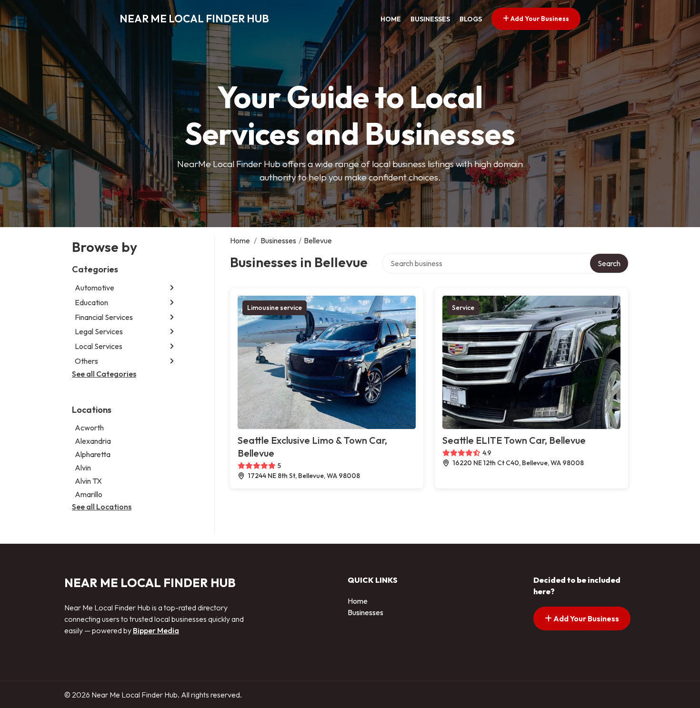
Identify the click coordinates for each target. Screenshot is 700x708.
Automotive (94, 287)
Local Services (98, 346)
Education (91, 302)
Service (463, 307)
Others (86, 361)
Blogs (471, 19)
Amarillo (88, 494)
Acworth (89, 427)
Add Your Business (539, 18)
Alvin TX (88, 481)
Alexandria (93, 441)
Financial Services (104, 317)
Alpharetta (92, 454)
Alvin (83, 467)
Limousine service (274, 307)
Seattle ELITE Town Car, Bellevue (514, 440)
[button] (171, 287)
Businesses (430, 19)
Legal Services (99, 331)
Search (609, 263)
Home (390, 19)
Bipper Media (156, 630)
